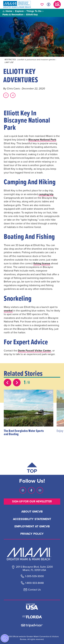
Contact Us (34, 589)
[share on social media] (12, 95)
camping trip (46, 194)
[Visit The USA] (32, 606)
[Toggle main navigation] (57, 4)
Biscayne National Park (42, 139)
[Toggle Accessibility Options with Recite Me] (48, 4)
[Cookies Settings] (5, 638)
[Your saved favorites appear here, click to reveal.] (42, 4)
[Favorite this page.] (6, 95)
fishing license (41, 263)
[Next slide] (17, 382)
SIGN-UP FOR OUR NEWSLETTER (32, 501)
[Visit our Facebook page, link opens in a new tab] (31, 490)
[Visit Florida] (32, 616)
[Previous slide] (7, 382)
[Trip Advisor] (32, 625)
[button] (50, 392)
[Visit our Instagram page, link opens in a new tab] (23, 490)
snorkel (8, 310)
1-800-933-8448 (34, 582)
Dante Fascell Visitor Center (34, 350)
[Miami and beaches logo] (32, 554)
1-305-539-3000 (34, 576)
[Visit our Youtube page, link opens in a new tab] (40, 490)
